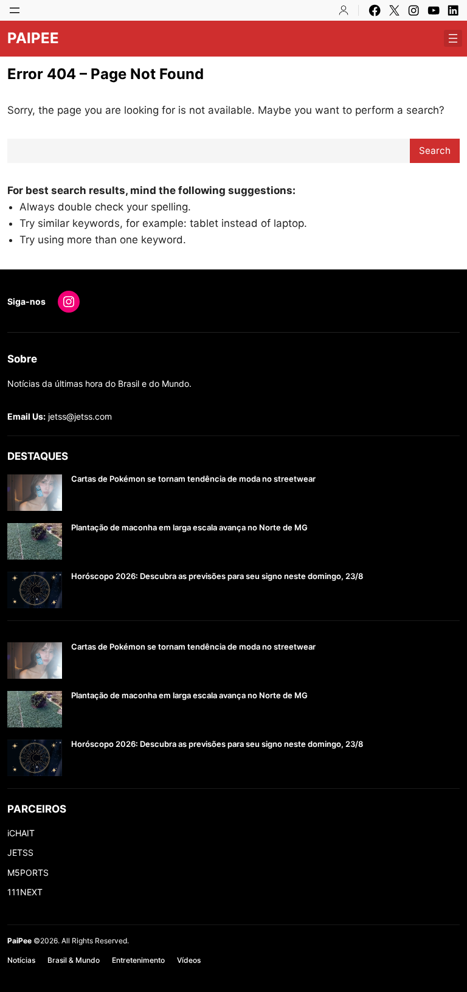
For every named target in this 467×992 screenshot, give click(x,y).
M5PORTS (28, 872)
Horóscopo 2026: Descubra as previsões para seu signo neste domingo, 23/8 (217, 576)
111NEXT (25, 892)
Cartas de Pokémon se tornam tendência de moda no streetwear (193, 479)
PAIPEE (33, 38)
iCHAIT (21, 833)
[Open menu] (14, 10)
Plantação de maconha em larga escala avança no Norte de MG (189, 527)
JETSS (20, 852)
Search (435, 150)
